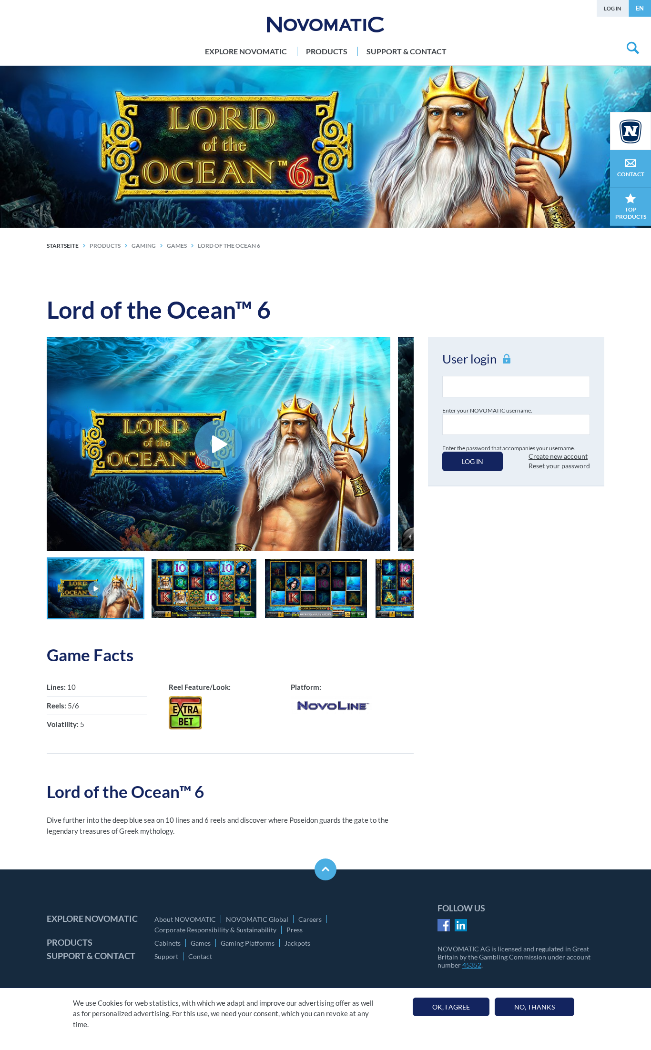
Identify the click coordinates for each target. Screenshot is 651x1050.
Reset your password (559, 466)
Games (201, 943)
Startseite (63, 245)
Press (294, 930)
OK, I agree (451, 1007)
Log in (612, 8)
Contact (200, 956)
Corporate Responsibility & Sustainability (215, 930)
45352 (471, 965)
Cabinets (167, 943)
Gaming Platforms (248, 943)
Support (166, 956)
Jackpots (297, 943)
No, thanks (534, 1007)
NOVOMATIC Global (257, 919)
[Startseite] (325, 24)
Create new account (558, 456)
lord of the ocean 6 (229, 245)
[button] (95, 588)
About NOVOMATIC (185, 919)
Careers (310, 919)
